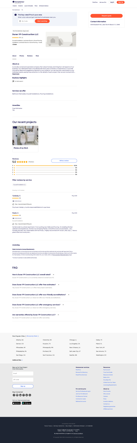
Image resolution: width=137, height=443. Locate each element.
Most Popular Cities (18, 336)
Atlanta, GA (19, 340)
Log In (112, 2)
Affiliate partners (108, 409)
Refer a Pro (106, 377)
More (36, 6)
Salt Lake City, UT (75, 351)
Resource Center (108, 375)
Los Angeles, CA (74, 344)
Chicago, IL (73, 340)
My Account (106, 369)
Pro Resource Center (81, 396)
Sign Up (120, 2)
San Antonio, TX (101, 351)
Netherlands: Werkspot (79, 426)
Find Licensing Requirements (60, 255)
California (64, 430)
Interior (15, 6)
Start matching (42, 21)
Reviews (30, 56)
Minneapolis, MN (48, 347)
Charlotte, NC (47, 340)
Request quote (106, 16)
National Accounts (81, 401)
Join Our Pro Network (82, 394)
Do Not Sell (70, 430)
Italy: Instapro (69, 426)
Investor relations (108, 401)
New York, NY (100, 347)
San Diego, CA (20, 355)
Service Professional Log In (83, 391)
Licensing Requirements (110, 385)
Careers (105, 396)
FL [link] (22, 10)
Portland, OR (47, 351)
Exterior (20, 6)
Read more (15, 74)
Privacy (59, 430)
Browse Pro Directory (82, 372)
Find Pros (78, 369)
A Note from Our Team (109, 382)
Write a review (64, 161)
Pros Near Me (107, 380)
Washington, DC (101, 355)
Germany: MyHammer (59, 426)
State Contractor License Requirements (23, 249)
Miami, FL (99, 344)
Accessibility (76, 430)
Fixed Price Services (81, 375)
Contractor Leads (81, 399)
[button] (25, 138)
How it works (107, 391)
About (14, 56)
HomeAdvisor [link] (16, 10)
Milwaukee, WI (20, 347)
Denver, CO (20, 344)
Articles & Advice (43, 6)
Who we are (106, 394)
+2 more (14, 44)
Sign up (23, 386)
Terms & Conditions (78, 433)
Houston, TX (47, 344)
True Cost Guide (107, 372)
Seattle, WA (73, 355)
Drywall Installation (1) (19, 184)
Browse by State (32, 336)
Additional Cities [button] (16, 360)
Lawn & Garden (28, 6)
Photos (22, 56)
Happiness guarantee (109, 406)
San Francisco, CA (48, 355)
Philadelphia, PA (21, 351)
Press (104, 399)
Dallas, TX (99, 340)
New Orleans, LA (74, 347)
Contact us (106, 404)
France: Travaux (48, 426)
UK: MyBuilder (89, 426)
